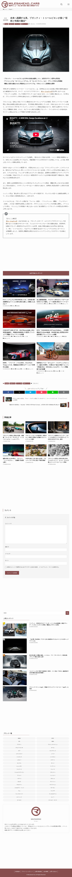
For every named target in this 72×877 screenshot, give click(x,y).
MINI (53, 741)
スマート (53, 760)
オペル (52, 747)
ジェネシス (19, 756)
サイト (7, 560)
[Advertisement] (36, 256)
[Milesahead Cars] (20, 4)
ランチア (53, 790)
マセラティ (19, 784)
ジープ (52, 753)
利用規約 (17, 871)
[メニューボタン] (68, 4)
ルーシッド (19, 797)
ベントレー (52, 775)
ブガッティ (32, 23)
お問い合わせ (53, 871)
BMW (19, 738)
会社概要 (46, 871)
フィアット (52, 766)
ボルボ (19, 781)
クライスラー (19, 753)
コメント (8, 523)
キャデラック (53, 750)
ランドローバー (19, 793)
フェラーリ (19, 769)
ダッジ (52, 763)
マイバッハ (52, 781)
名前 (7, 546)
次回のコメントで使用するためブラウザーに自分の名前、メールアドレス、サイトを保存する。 (33, 567)
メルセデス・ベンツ (19, 787)
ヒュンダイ (19, 766)
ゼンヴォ (19, 763)
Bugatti (6, 23)
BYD (53, 738)
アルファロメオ (19, 747)
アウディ (19, 744)
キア (19, 750)
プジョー (19, 775)
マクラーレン (53, 784)
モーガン (53, 787)
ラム (19, 790)
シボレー (19, 760)
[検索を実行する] (67, 613)
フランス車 (17, 23)
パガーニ (19, 778)
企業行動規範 (38, 871)
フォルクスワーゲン (19, 772)
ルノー (52, 797)
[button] (8, 392)
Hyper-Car (11, 23)
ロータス (19, 800)
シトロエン (52, 756)
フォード (53, 769)
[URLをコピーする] (63, 392)
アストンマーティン (53, 744)
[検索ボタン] (61, 4)
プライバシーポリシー (27, 871)
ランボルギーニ (52, 793)
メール (7, 553)
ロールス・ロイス (53, 800)
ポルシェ (53, 778)
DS (19, 741)
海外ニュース (24, 23)
